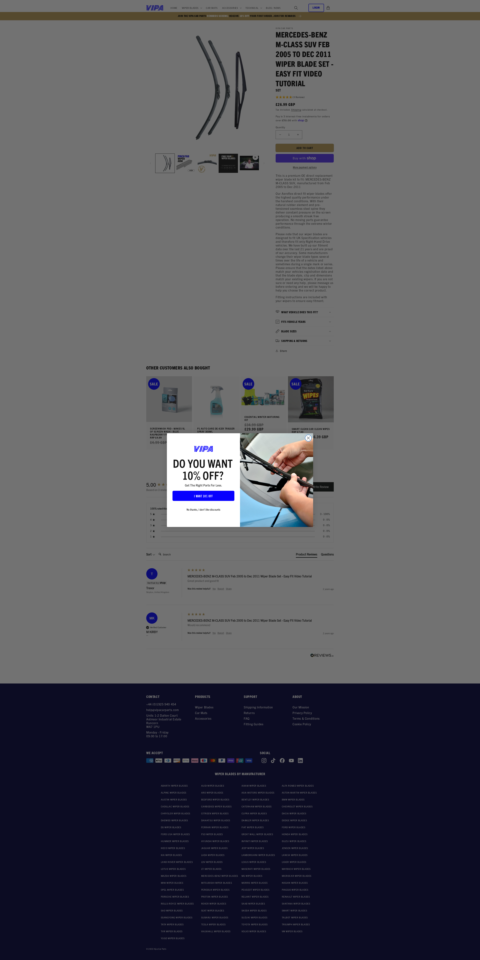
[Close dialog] (308, 438)
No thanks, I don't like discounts (203, 509)
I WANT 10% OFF (203, 496)
